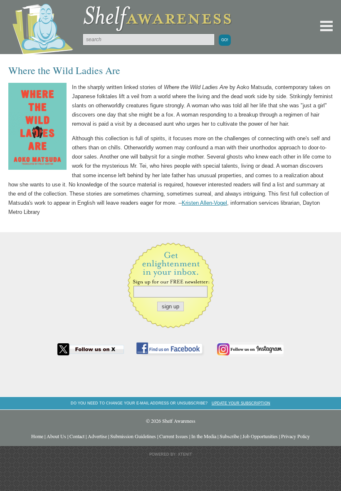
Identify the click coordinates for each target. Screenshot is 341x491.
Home (37, 436)
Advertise (97, 436)
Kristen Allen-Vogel (204, 203)
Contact (76, 436)
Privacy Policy (295, 436)
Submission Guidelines (133, 436)
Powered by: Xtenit (170, 454)
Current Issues (173, 436)
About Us (56, 436)
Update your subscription (241, 403)
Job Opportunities (260, 436)
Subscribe (229, 436)
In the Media (203, 436)
